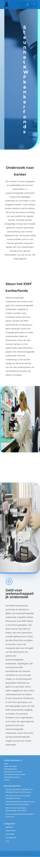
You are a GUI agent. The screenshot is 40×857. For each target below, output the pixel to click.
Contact (7, 780)
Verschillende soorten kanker (15, 774)
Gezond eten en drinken (13, 772)
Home (6, 764)
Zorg (7, 841)
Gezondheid (10, 834)
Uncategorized (11, 837)
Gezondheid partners (12, 777)
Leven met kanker (10, 766)
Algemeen (9, 827)
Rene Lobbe (28, 854)
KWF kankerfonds (10, 769)
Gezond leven (11, 830)
